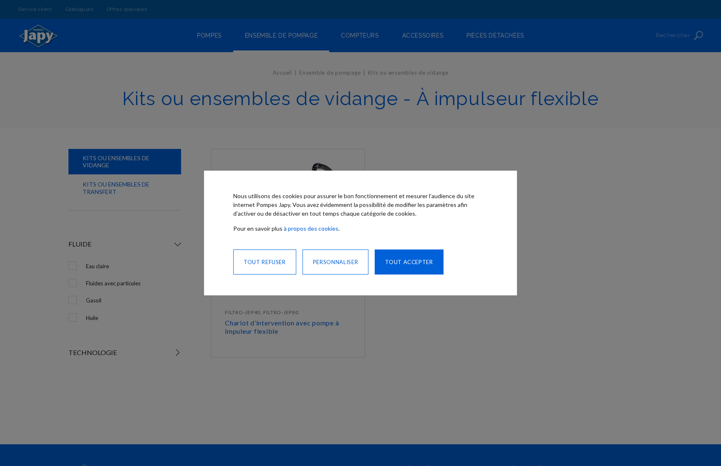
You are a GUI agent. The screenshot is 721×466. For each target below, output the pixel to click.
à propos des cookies (311, 228)
